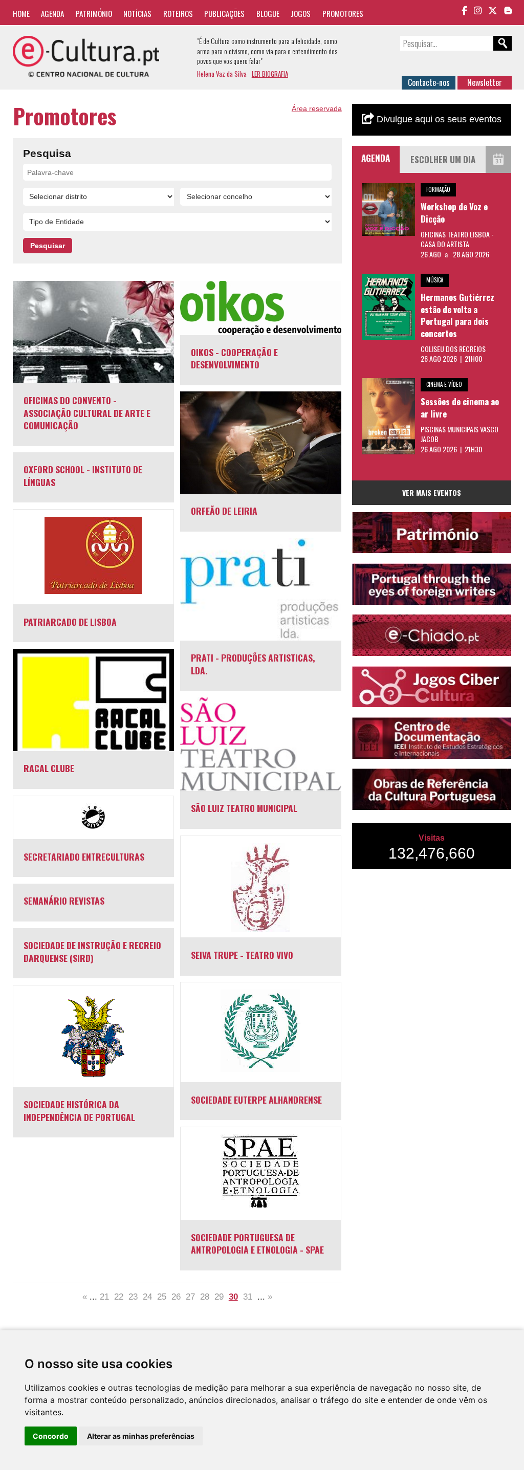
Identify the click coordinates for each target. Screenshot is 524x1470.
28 (204, 1297)
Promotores (342, 13)
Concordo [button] (51, 1436)
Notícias (137, 13)
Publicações (224, 13)
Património (94, 13)
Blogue (267, 13)
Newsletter (484, 82)
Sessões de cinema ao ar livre (460, 407)
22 (118, 1297)
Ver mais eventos (431, 492)
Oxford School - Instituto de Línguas (83, 476)
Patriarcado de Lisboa (70, 621)
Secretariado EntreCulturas (84, 856)
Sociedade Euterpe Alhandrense (256, 1099)
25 (161, 1297)
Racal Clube (49, 768)
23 (133, 1297)
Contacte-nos (429, 82)
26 (176, 1297)
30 (233, 1297)
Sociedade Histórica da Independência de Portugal (79, 1111)
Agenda (52, 13)
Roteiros (178, 13)
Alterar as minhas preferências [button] (140, 1436)
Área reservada (317, 108)
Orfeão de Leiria (224, 510)
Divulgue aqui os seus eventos (437, 119)
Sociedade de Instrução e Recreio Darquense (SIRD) (92, 951)
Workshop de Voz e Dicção (454, 212)
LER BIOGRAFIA (270, 74)
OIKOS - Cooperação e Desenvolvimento (234, 358)
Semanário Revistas (64, 900)
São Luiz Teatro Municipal (244, 808)
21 (104, 1297)
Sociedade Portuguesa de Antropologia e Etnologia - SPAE (257, 1244)
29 (219, 1297)
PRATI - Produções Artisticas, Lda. (253, 664)
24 (147, 1297)
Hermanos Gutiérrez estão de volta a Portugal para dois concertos (457, 315)
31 (247, 1297)
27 (190, 1297)
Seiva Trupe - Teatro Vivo (242, 954)
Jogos (301, 13)
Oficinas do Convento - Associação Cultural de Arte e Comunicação (87, 412)
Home (21, 13)
